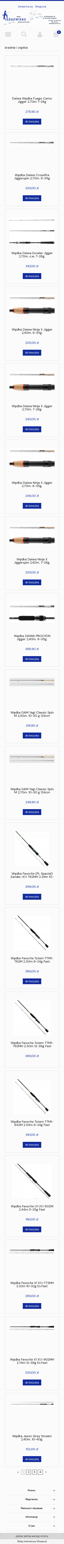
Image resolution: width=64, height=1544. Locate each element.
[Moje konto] (40, 34)
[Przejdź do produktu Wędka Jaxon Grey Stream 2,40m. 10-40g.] (32, 1415)
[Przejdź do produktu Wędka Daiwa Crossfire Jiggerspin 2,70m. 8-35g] (32, 154)
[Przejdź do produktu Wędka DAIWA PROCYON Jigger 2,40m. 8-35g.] (32, 614)
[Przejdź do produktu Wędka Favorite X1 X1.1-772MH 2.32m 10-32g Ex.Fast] (32, 1261)
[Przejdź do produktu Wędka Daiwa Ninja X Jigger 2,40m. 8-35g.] (32, 308)
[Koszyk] (56, 34)
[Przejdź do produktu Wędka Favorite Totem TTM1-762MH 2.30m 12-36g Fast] (32, 1017)
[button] (8, 34)
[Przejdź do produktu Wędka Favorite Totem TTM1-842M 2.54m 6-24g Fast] (32, 1096)
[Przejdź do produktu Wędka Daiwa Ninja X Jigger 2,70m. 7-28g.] (32, 385)
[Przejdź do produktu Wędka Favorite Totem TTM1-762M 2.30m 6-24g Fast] (32, 933)
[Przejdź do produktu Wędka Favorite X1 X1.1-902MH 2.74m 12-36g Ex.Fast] (32, 1338)
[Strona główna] (32, 17)
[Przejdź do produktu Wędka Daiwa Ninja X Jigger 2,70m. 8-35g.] (32, 461)
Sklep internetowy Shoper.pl (32, 1541)
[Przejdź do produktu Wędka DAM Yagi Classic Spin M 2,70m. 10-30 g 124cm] (32, 768)
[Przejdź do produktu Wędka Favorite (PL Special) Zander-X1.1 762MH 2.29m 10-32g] (32, 848)
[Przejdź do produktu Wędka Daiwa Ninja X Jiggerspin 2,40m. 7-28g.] (32, 538)
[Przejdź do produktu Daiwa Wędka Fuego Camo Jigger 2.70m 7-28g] (32, 77)
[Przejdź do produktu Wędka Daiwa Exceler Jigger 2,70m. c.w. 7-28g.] (32, 231)
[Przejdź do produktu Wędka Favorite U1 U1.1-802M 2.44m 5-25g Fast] (32, 1181)
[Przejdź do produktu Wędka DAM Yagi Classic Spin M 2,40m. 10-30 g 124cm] (32, 691)
